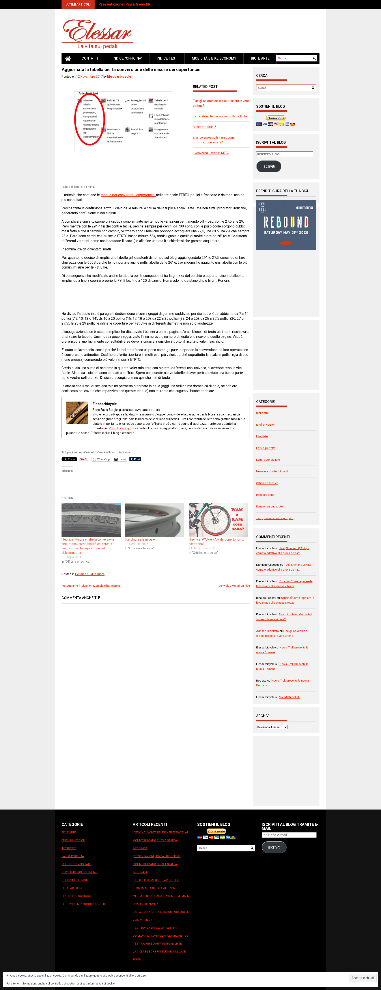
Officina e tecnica (267, 483)
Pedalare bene (265, 494)
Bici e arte (260, 58)
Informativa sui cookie (101, 983)
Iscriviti (268, 166)
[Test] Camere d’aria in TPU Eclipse (157, 943)
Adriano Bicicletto (267, 631)
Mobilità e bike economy (214, 58)
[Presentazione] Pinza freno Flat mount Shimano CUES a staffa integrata (157, 864)
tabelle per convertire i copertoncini (128, 195)
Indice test (167, 58)
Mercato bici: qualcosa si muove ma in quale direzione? (161, 899)
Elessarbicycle (119, 76)
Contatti (90, 58)
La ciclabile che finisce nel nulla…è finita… (221, 116)
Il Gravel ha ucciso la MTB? (211, 153)
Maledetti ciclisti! (204, 127)
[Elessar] (68, 58)
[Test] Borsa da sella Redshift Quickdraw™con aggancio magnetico (160, 931)
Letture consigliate (268, 459)
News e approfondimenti (272, 471)
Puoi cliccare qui (120, 428)
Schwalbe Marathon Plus (234, 585)
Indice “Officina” (127, 58)
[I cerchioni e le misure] (154, 520)
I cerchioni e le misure (140, 539)
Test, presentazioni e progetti (274, 518)
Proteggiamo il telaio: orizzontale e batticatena (91, 585)
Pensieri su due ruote (90, 574)
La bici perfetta (265, 448)
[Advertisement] (142, 173)
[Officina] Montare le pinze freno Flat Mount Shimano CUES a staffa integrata (160, 840)
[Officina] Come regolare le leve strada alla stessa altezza (156, 884)
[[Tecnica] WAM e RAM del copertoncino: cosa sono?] (218, 520)
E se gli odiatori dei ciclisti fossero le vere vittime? (161, 915)
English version (265, 424)
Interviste (262, 436)
